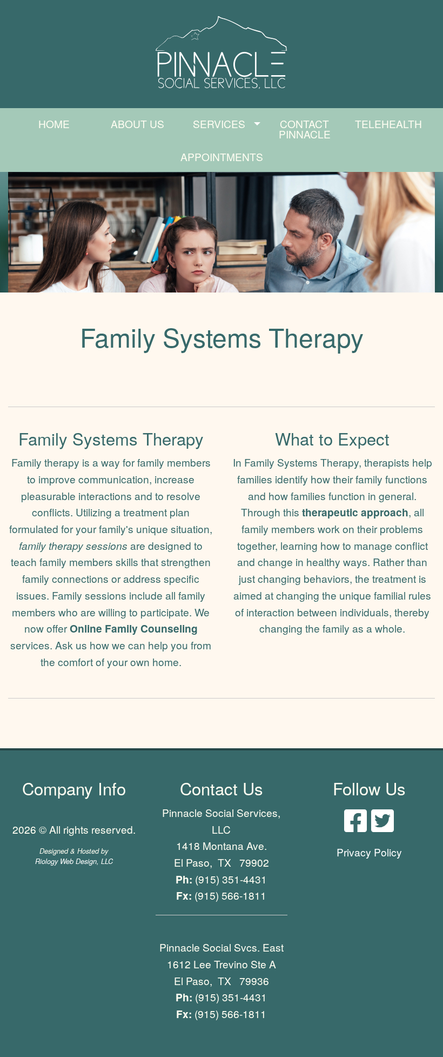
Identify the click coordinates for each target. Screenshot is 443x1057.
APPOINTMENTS (221, 156)
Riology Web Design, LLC (74, 861)
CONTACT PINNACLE (305, 128)
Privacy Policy (369, 852)
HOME (54, 123)
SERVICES (219, 123)
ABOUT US (137, 123)
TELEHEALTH (388, 123)
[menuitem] (54, 128)
